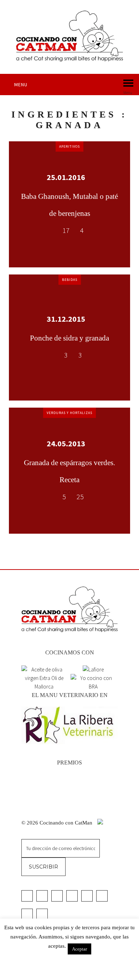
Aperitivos (69, 146)
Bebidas (69, 279)
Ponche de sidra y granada (69, 338)
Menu (20, 84)
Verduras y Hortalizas (69, 412)
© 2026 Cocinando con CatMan (57, 823)
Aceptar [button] (79, 949)
